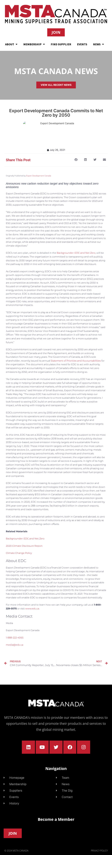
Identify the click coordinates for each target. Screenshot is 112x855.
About (9, 44)
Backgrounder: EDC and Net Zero (76, 252)
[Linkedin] (28, 747)
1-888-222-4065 (14, 637)
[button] (76, 160)
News (97, 44)
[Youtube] (42, 747)
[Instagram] (83, 747)
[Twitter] (56, 747)
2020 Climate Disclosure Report (24, 545)
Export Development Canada (38, 176)
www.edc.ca (32, 608)
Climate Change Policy (19, 553)
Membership (32, 44)
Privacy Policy (99, 850)
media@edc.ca (14, 644)
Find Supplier (61, 44)
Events (82, 44)
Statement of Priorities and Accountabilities (76, 360)
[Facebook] (69, 747)
